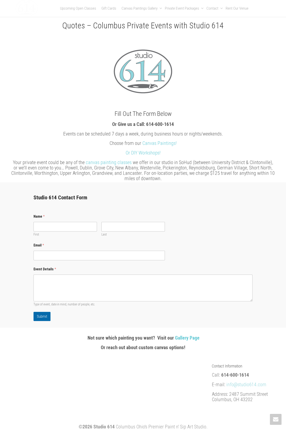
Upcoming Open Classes (78, 8)
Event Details (45, 269)
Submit (42, 316)
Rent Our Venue (237, 8)
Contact (212, 8)
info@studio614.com (246, 384)
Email (39, 245)
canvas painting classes (109, 162)
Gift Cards (108, 8)
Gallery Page (187, 338)
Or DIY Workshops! (143, 153)
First (36, 234)
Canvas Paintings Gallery (140, 8)
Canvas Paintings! (159, 143)
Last (104, 234)
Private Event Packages (182, 8)
